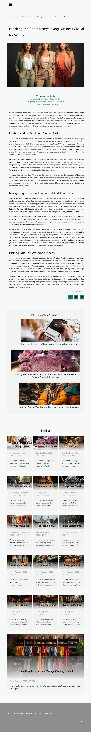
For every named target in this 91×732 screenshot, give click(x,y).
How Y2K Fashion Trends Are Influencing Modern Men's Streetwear (49, 407)
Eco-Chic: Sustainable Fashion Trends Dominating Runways (20, 567)
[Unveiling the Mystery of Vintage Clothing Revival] (45, 656)
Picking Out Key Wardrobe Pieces (45, 104)
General (17, 17)
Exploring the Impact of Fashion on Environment (46, 525)
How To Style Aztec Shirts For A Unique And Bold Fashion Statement (20, 487)
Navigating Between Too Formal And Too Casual (45, 102)
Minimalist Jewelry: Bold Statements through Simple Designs (72, 527)
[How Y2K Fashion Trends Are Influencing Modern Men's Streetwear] (49, 393)
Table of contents (46, 96)
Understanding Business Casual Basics (45, 99)
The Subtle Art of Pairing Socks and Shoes (46, 604)
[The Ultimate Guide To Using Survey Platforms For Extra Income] (50, 330)
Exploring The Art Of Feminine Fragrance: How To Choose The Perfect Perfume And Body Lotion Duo (45, 375)
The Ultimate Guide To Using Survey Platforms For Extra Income (50, 344)
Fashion (29, 713)
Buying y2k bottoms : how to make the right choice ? (20, 525)
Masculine (39, 713)
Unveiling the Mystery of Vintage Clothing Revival (46, 671)
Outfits (8, 713)
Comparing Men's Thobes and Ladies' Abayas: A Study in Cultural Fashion (46, 487)
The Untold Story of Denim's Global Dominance (20, 604)
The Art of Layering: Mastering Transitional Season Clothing (46, 567)
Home (9, 17)
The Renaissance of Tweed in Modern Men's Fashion (72, 604)
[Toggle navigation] (10, 4)
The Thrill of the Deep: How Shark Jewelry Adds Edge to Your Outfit (72, 487)
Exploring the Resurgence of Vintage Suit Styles (72, 565)
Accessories (19, 713)
